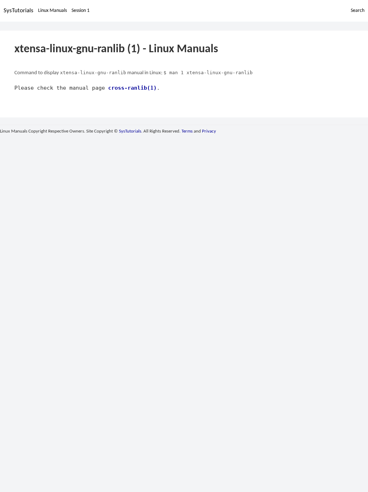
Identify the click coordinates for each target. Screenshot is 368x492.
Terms (187, 131)
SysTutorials (18, 11)
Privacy (209, 131)
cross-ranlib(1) (132, 88)
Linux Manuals (52, 10)
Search (357, 10)
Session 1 (80, 10)
